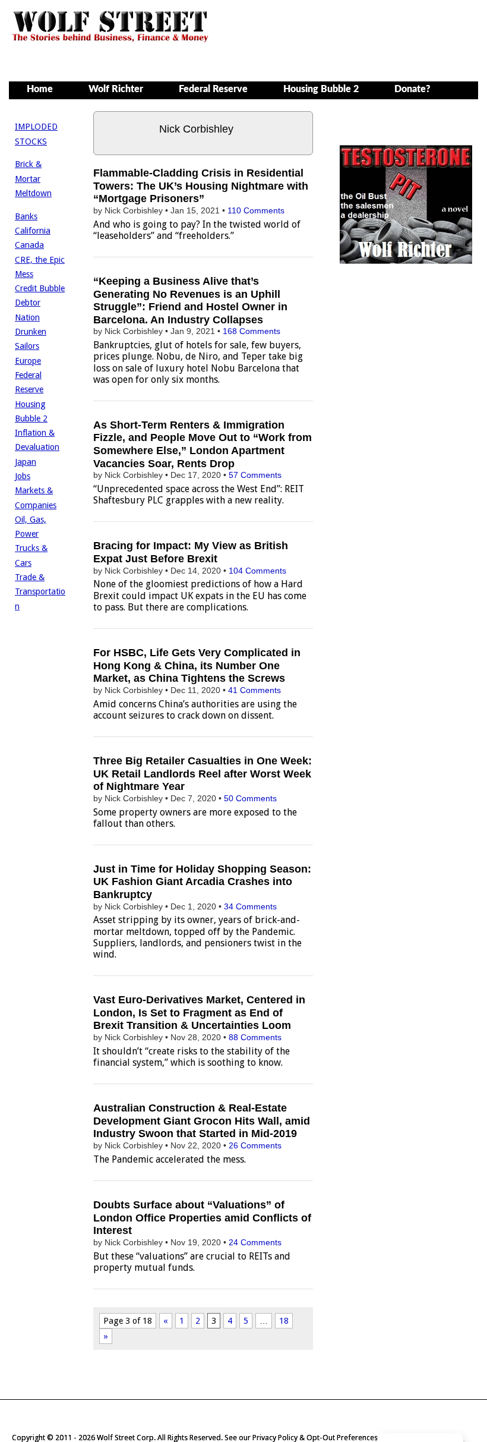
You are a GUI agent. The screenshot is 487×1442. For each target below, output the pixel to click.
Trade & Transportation (40, 591)
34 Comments (250, 906)
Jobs (22, 476)
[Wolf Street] (111, 40)
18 (284, 1320)
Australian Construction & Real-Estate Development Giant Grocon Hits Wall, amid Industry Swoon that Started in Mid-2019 (201, 1120)
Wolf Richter (115, 89)
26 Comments (255, 1145)
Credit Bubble (40, 288)
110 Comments (255, 210)
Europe (28, 361)
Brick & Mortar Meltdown (33, 178)
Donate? (412, 89)
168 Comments (251, 331)
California (32, 230)
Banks (26, 216)
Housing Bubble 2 (321, 89)
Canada (29, 245)
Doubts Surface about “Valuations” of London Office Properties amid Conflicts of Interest (202, 1217)
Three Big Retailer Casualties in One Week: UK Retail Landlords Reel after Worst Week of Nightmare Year (202, 773)
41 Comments (254, 690)
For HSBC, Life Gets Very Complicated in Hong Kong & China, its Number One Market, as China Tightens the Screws (197, 665)
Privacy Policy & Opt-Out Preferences (315, 1437)
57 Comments (255, 475)
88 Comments (255, 1037)
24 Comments (255, 1242)
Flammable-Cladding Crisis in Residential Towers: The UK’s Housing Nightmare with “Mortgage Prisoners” (200, 185)
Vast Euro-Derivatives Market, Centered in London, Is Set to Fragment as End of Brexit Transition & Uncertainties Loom (199, 1012)
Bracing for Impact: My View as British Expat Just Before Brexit (190, 552)
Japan (25, 462)
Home (40, 89)
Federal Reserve (213, 89)
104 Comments (257, 570)
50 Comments (250, 798)
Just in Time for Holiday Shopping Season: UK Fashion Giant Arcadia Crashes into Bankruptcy (202, 882)
